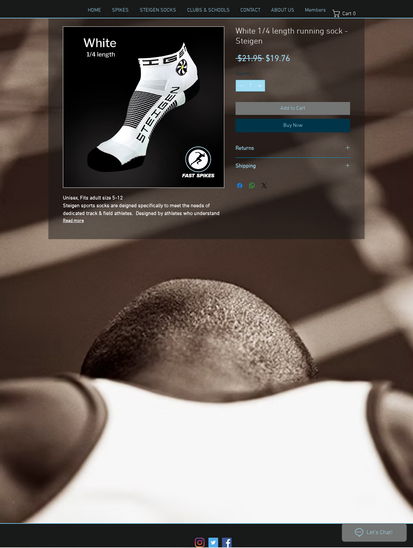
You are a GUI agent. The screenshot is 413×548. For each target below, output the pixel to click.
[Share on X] (264, 185)
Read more (73, 221)
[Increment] (260, 85)
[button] (346, 13)
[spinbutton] (250, 85)
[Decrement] (241, 85)
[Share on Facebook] (240, 185)
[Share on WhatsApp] (252, 185)
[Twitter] (213, 542)
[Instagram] (200, 542)
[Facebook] (227, 542)
